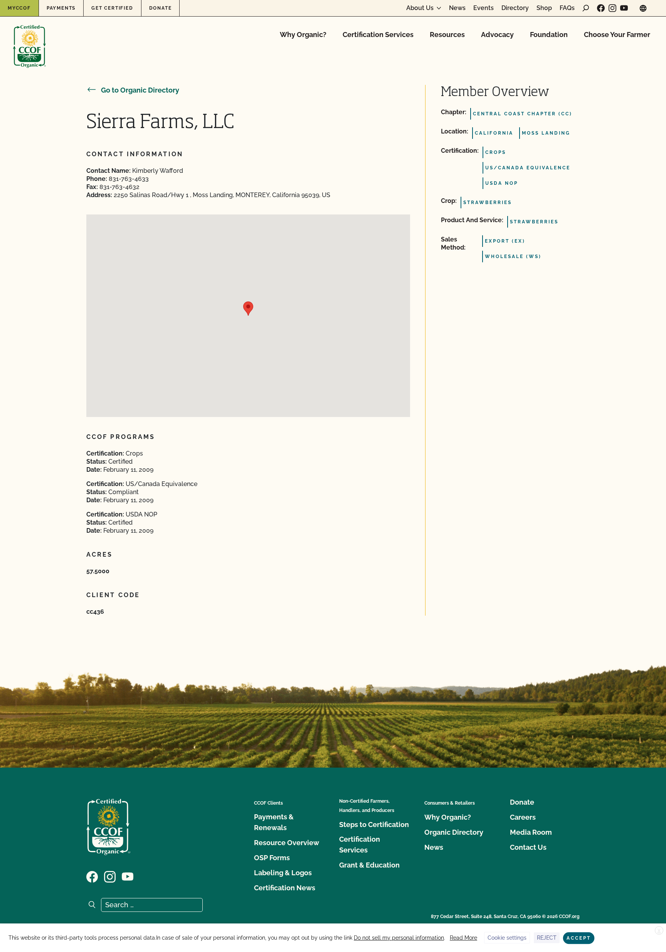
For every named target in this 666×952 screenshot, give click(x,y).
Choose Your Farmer (617, 34)
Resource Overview (286, 843)
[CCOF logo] (29, 38)
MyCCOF (19, 8)
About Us (420, 8)
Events (483, 8)
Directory (515, 8)
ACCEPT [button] (579, 938)
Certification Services (378, 34)
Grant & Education (369, 865)
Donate (160, 8)
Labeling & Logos (283, 873)
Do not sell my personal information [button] (399, 938)
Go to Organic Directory (140, 90)
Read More (463, 938)
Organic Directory (453, 832)
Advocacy (497, 34)
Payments (61, 8)
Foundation (549, 34)
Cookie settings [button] (507, 938)
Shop (544, 8)
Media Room (531, 832)
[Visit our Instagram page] (612, 8)
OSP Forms (272, 858)
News (457, 8)
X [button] (659, 930)
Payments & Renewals (274, 822)
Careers (523, 817)
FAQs (567, 8)
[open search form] (585, 8)
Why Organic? (303, 34)
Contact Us (528, 847)
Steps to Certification (374, 824)
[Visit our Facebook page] (601, 8)
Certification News (284, 888)
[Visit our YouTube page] (624, 8)
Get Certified (112, 8)
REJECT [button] (547, 938)
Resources (447, 34)
